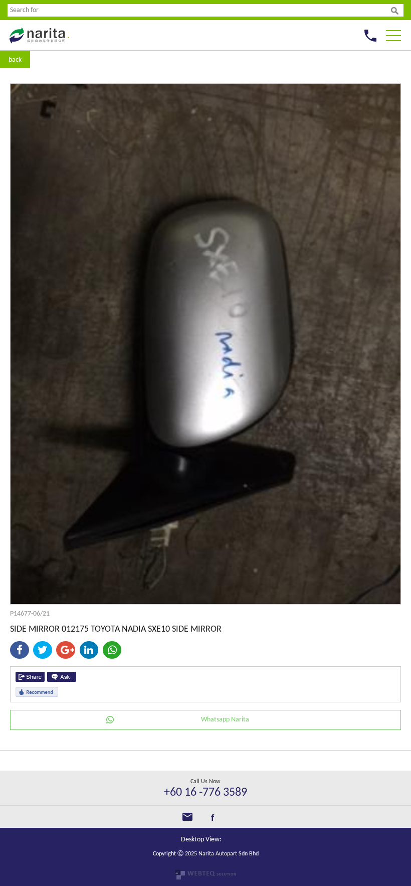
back (15, 60)
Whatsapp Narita (225, 719)
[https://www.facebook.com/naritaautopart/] (213, 819)
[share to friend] (30, 677)
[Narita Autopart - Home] (39, 46)
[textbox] (199, 10)
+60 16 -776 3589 (205, 793)
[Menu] (393, 32)
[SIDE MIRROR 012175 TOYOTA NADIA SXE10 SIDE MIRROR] (205, 602)
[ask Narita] (61, 677)
